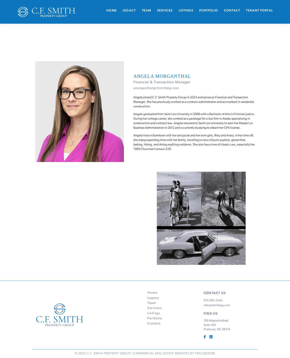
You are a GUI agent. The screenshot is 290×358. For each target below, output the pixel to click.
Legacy (129, 10)
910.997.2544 (213, 300)
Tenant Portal (259, 10)
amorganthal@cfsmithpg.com (156, 88)
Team (146, 10)
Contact (232, 10)
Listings (186, 10)
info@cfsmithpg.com (217, 305)
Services (165, 10)
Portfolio (208, 10)
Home (111, 10)
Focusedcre (205, 353)
